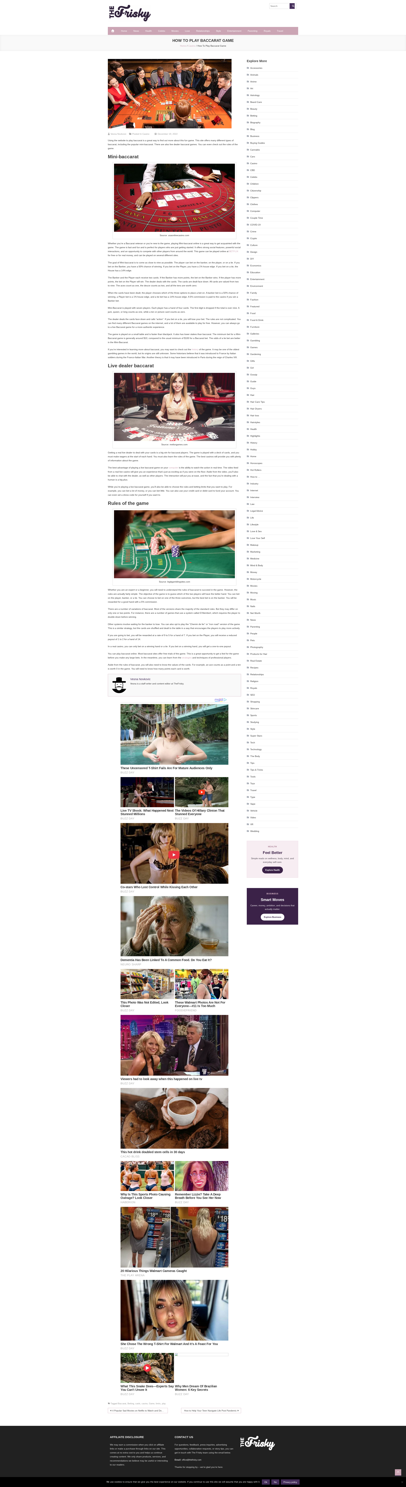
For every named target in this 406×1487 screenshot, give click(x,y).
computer (173, 467)
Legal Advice (256, 511)
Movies (175, 31)
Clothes (254, 204)
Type (252, 797)
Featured (254, 306)
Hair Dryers (256, 408)
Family (253, 293)
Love (187, 31)
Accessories (256, 68)
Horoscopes (256, 463)
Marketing (255, 551)
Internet (254, 490)
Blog (252, 129)
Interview (254, 497)
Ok (265, 1482)
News (136, 31)
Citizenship (255, 190)
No (275, 1482)
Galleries (254, 333)
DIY (252, 258)
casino (145, 1403)
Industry (254, 483)
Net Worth (255, 613)
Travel (280, 31)
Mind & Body (256, 565)
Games (254, 347)
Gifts (252, 361)
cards (137, 1403)
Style (218, 31)
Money (253, 572)
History (253, 442)
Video (253, 817)
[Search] (292, 6)
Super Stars (256, 735)
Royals (267, 31)
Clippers (254, 197)
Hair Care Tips (257, 402)
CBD (252, 170)
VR (251, 824)
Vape (252, 804)
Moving (254, 592)
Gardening (255, 354)
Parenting (252, 31)
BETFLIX (233, 251)
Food (252, 313)
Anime (253, 81)
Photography (256, 647)
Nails (252, 606)
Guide (253, 381)
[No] (402, 1482)
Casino (145, 134)
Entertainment (234, 31)
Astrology (255, 95)
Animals (254, 75)
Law (252, 504)
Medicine (254, 558)
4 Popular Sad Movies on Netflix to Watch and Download (140, 1410)
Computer (255, 211)
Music (253, 599)
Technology (256, 749)
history (195, 349)
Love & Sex (256, 531)
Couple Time (256, 218)
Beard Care (256, 102)
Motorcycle (255, 579)
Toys (252, 783)
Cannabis (255, 149)
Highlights (255, 436)
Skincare (254, 708)
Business (254, 136)
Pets (252, 640)
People (253, 633)
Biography (255, 122)
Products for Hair (258, 654)
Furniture (254, 327)
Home (124, 31)
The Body (255, 756)
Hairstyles (255, 422)
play (164, 1403)
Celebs (161, 31)
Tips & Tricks (256, 770)
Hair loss (254, 415)
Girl (252, 368)
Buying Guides (257, 143)
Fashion (254, 299)
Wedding (254, 831)
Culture (254, 245)
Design (253, 252)
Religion (254, 681)
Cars (252, 156)
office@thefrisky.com (191, 1460)
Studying (254, 722)
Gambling (255, 340)
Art (251, 88)
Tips (252, 763)
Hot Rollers (255, 470)
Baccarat (122, 1403)
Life (252, 517)
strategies (187, 657)
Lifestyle (254, 524)
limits (158, 1403)
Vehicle (253, 810)
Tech (252, 742)
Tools (252, 776)
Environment (256, 286)
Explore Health (272, 870)
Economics (255, 265)
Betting (131, 1403)
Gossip (253, 374)
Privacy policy (290, 1482)
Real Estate (256, 661)
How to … (255, 477)
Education (255, 272)
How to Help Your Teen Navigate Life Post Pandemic (210, 1410)
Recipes (254, 667)
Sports (253, 715)
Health (148, 31)
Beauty (253, 109)
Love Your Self (257, 538)
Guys (252, 388)
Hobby (253, 449)
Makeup (254, 545)
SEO (252, 695)
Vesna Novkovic (118, 134)
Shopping (255, 701)
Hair (252, 395)
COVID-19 (255, 224)
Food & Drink (256, 320)
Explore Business (272, 917)
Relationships (203, 31)
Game (151, 1403)
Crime (253, 231)
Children (254, 184)
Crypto (253, 238)
